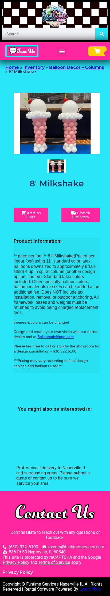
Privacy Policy (16, 562)
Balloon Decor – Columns (76, 67)
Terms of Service (54, 562)
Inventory (34, 67)
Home (12, 67)
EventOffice (90, 589)
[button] (61, 51)
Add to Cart (33, 214)
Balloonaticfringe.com (55, 337)
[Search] (101, 34)
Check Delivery (81, 214)
